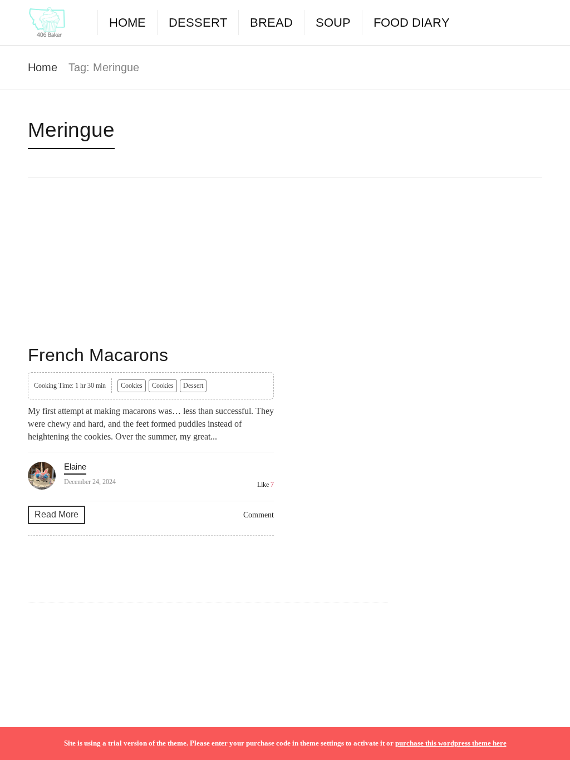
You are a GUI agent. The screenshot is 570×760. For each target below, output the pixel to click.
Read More (56, 514)
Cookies (131, 385)
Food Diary (412, 22)
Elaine (75, 466)
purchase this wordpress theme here (451, 743)
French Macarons (98, 355)
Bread (271, 22)
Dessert (198, 22)
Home (127, 22)
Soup (333, 22)
